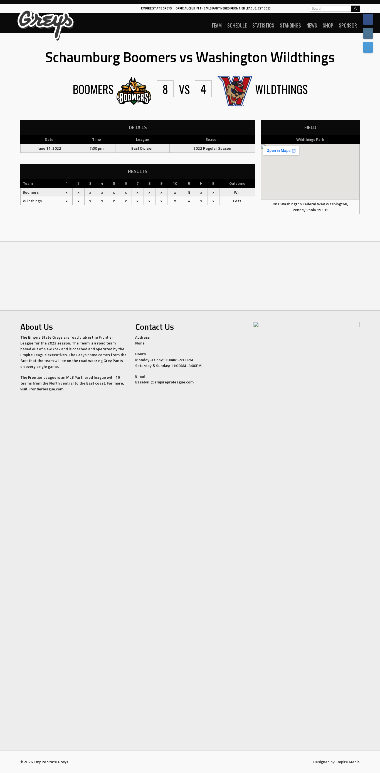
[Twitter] (368, 47)
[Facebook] (368, 19)
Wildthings (32, 201)
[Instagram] (368, 33)
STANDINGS (290, 25)
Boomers (31, 192)
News (312, 25)
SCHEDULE (237, 25)
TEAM (216, 25)
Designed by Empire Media (336, 762)
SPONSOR (348, 25)
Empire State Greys (156, 8)
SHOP (328, 25)
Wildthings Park (310, 139)
